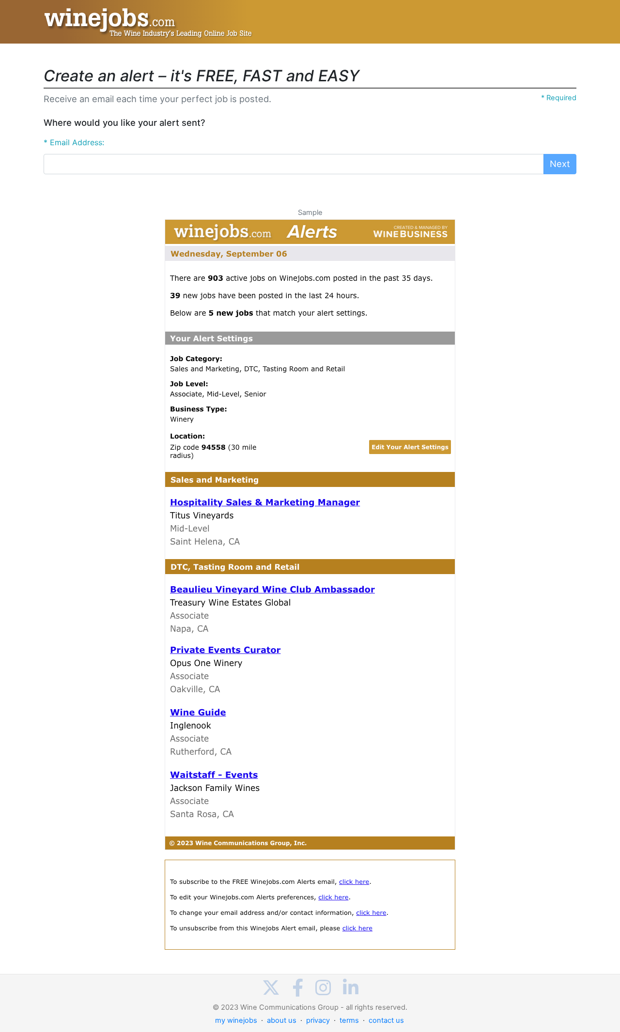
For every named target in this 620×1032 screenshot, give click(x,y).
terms (349, 1020)
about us (281, 1020)
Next (560, 163)
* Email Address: (74, 142)
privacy (318, 1020)
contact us (386, 1020)
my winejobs (236, 1020)
